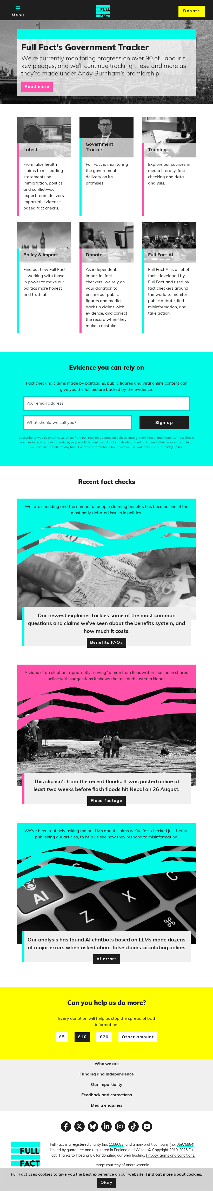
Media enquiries (106, 1106)
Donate (191, 11)
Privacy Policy (172, 447)
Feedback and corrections (106, 1095)
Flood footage (107, 801)
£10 (82, 1037)
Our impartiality (106, 1085)
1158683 (116, 1145)
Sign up (164, 423)
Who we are (107, 1064)
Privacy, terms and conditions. (170, 1156)
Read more (37, 87)
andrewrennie (137, 1165)
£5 (62, 1037)
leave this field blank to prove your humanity (22, 358)
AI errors (106, 959)
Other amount (138, 1037)
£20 (104, 1037)
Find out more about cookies (173, 1175)
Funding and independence (106, 1074)
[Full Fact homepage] (103, 11)
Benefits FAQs (106, 643)
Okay (107, 1183)
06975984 (185, 1145)
